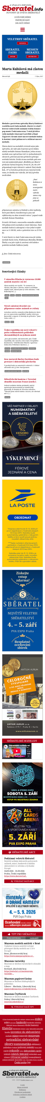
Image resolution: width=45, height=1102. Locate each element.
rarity (6, 1051)
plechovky (25, 371)
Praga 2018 (38, 1047)
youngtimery (35, 1057)
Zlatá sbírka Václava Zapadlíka (34, 1060)
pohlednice (32, 348)
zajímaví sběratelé (8, 1060)
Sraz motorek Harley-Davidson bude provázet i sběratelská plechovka (21, 360)
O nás (22, 1085)
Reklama (22, 1090)
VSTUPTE (22, 43)
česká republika (14, 938)
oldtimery (36, 1044)
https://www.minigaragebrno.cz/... (19, 956)
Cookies (22, 1097)
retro (6, 298)
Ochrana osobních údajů (22, 1094)
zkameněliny (19, 1060)
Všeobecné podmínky (22, 1092)
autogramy (13, 1022)
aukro (7, 1022)
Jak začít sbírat (22, 23)
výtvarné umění (19, 1056)
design (15, 1025)
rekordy (7, 351)
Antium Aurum (30, 1019)
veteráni (33, 1054)
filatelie (7, 322)
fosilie (27, 1029)
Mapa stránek (22, 1087)
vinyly (39, 1054)
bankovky (21, 1022)
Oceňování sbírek (22, 17)
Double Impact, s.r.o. (27, 1080)
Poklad (14, 1047)
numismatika (6, 262)
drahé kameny (32, 1025)
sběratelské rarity (16, 351)
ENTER (12, 56)
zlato (24, 1060)
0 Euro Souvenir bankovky (11, 1019)
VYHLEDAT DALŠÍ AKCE (24, 881)
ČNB (29, 1062)
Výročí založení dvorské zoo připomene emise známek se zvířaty (21, 307)
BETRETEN (32, 56)
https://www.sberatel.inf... (15, 876)
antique (22, 1019)
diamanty (21, 1025)
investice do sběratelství (25, 1032)
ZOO (12, 322)
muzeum (18, 295)
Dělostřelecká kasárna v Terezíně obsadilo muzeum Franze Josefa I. (20, 380)
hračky (12, 295)
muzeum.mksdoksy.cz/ (14, 1001)
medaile (9, 1036)
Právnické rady (22, 20)
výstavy (7, 1057)
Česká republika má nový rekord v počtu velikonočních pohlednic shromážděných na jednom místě (20, 332)
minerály (23, 1035)
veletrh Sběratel (19, 1053)
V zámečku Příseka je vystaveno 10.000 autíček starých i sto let (22, 280)
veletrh (7, 1054)
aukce (38, 1019)
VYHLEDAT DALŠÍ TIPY (24, 1007)
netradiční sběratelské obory (30, 295)
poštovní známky (26, 1047)
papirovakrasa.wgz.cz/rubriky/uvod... (20, 989)
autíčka (7, 295)
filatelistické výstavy (19, 1029)
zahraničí (34, 938)
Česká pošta (20, 1062)
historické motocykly (36, 1029)
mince (15, 1035)
